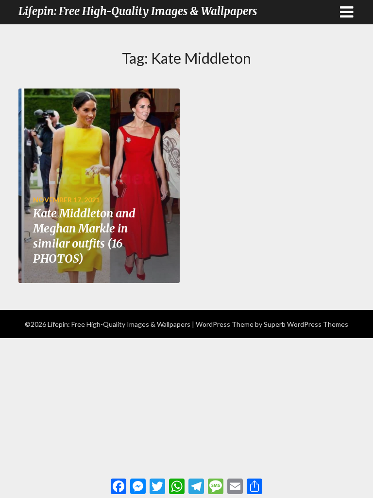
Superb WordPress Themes (306, 324)
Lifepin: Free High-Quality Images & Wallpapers (137, 11)
